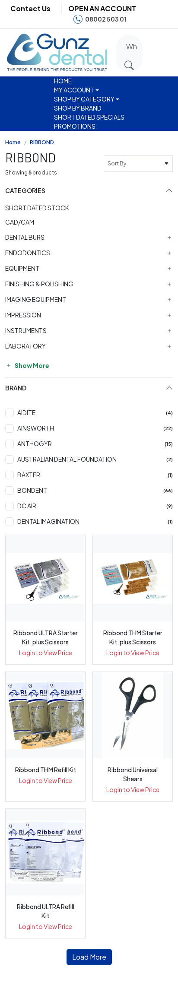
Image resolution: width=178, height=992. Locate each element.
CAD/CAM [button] (19, 222)
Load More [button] (89, 956)
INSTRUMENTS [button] (26, 330)
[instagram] (151, 19)
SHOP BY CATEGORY (84, 99)
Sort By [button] (118, 163)
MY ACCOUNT (74, 90)
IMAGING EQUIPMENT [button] (35, 299)
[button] (154, 51)
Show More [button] (31, 365)
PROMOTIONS (74, 126)
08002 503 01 (106, 19)
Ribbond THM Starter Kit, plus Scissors (132, 637)
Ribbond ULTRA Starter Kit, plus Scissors (45, 637)
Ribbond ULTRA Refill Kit (45, 911)
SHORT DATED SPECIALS (89, 117)
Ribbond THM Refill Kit (45, 769)
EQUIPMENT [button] (22, 268)
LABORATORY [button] (25, 346)
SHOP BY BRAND (78, 108)
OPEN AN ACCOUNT (102, 8)
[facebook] (138, 19)
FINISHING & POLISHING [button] (39, 284)
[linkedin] (164, 19)
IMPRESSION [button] (23, 315)
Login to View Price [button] (45, 652)
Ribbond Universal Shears (133, 774)
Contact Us (30, 8)
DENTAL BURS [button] (24, 237)
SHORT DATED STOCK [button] (37, 208)
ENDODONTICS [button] (27, 253)
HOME (63, 81)
